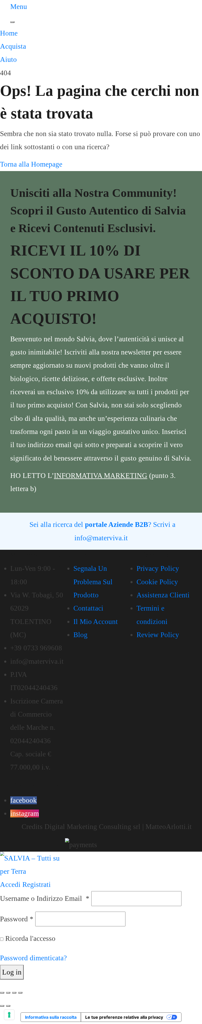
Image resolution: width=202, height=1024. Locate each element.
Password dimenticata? (33, 958)
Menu (18, 7)
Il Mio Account (95, 622)
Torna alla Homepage (31, 164)
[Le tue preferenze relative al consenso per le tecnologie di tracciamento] (9, 1015)
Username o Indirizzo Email (44, 898)
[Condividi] (14, 992)
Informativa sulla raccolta (51, 1017)
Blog (80, 635)
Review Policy (158, 635)
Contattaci (88, 608)
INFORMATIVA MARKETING (100, 475)
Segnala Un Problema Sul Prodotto (93, 582)
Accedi (10, 884)
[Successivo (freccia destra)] (8, 1006)
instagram (24, 813)
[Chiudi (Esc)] (20, 992)
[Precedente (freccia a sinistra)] (2, 1006)
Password (16, 919)
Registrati (36, 884)
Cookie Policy (157, 582)
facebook (23, 800)
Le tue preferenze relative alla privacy (124, 1017)
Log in (12, 972)
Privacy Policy (158, 568)
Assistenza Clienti (163, 595)
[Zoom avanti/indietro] (2, 992)
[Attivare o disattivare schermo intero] (8, 992)
